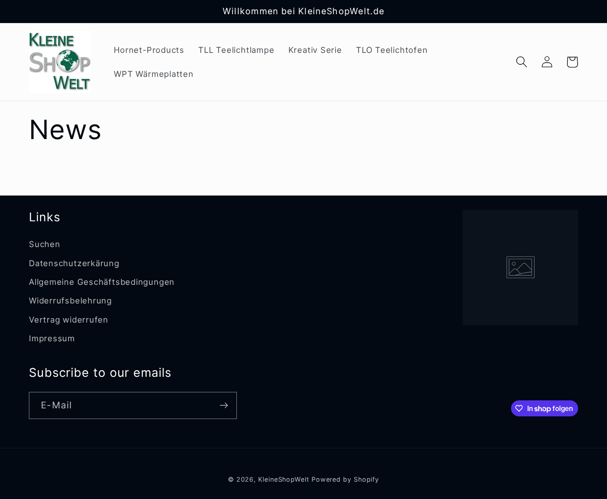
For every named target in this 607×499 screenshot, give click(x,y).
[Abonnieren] (223, 405)
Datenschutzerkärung (74, 263)
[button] (521, 62)
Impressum (52, 338)
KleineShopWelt (283, 479)
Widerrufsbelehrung (70, 300)
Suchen (44, 244)
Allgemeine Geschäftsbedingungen (102, 282)
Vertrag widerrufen (68, 319)
